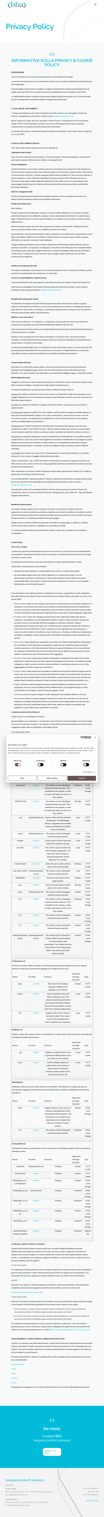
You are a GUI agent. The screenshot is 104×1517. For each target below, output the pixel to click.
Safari (13, 1373)
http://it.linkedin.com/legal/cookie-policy (27, 1292)
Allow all (82, 778)
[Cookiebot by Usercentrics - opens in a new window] (82, 737)
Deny (22, 778)
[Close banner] (95, 737)
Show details (87, 772)
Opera (13, 1383)
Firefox (14, 1369)
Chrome (14, 1378)
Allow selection (52, 778)
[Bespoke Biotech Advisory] (17, 4)
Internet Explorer (17, 1364)
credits (96, 1501)
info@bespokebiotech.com (63, 116)
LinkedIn (36, 841)
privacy (89, 1501)
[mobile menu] (95, 4)
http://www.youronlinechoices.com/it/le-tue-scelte (70, 1330)
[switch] (40, 764)
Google (36, 785)
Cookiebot (36, 864)
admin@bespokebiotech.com (19, 1505)
